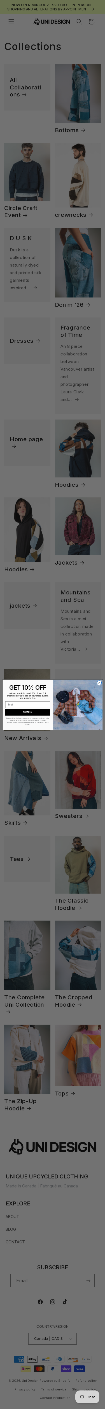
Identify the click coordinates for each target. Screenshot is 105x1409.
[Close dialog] (99, 682)
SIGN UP (27, 712)
